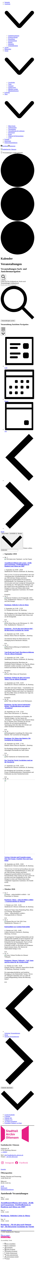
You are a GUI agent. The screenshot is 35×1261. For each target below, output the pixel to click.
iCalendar (7, 1116)
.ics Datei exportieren (10, 1121)
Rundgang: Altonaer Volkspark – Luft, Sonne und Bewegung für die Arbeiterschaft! (19, 961)
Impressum (4, 1188)
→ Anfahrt (4, 1152)
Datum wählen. (27, 548)
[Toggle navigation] (1, 151)
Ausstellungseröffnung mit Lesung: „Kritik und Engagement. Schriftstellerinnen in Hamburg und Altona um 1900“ (18, 564)
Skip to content (5, 1235)
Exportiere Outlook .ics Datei (13, 1123)
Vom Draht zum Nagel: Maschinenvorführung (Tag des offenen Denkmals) (19, 653)
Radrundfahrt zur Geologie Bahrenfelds (17, 927)
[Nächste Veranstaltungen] (19, 528)
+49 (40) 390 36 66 (12, 1157)
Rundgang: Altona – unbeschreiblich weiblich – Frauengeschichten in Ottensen (18, 900)
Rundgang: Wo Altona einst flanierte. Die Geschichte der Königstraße (17, 739)
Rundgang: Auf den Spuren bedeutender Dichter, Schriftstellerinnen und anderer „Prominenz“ (17, 706)
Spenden (3, 1169)
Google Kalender (9, 1115)
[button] (5, 1237)
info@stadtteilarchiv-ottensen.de (13, 1155)
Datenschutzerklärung (7, 1189)
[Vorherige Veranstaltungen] (19, 480)
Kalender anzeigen (6, 1230)
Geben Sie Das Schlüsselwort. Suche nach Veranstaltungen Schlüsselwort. (13, 282)
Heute (2, 531)
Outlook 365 (8, 1118)
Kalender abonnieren (7, 1087)
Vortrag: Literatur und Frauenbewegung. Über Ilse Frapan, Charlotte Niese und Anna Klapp (18, 858)
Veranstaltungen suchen (7, 320)
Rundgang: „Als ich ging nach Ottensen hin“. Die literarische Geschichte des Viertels (18, 629)
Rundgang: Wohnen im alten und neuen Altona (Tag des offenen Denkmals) (17, 678)
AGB (2, 1186)
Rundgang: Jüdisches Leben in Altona (16, 605)
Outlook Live (8, 1120)
